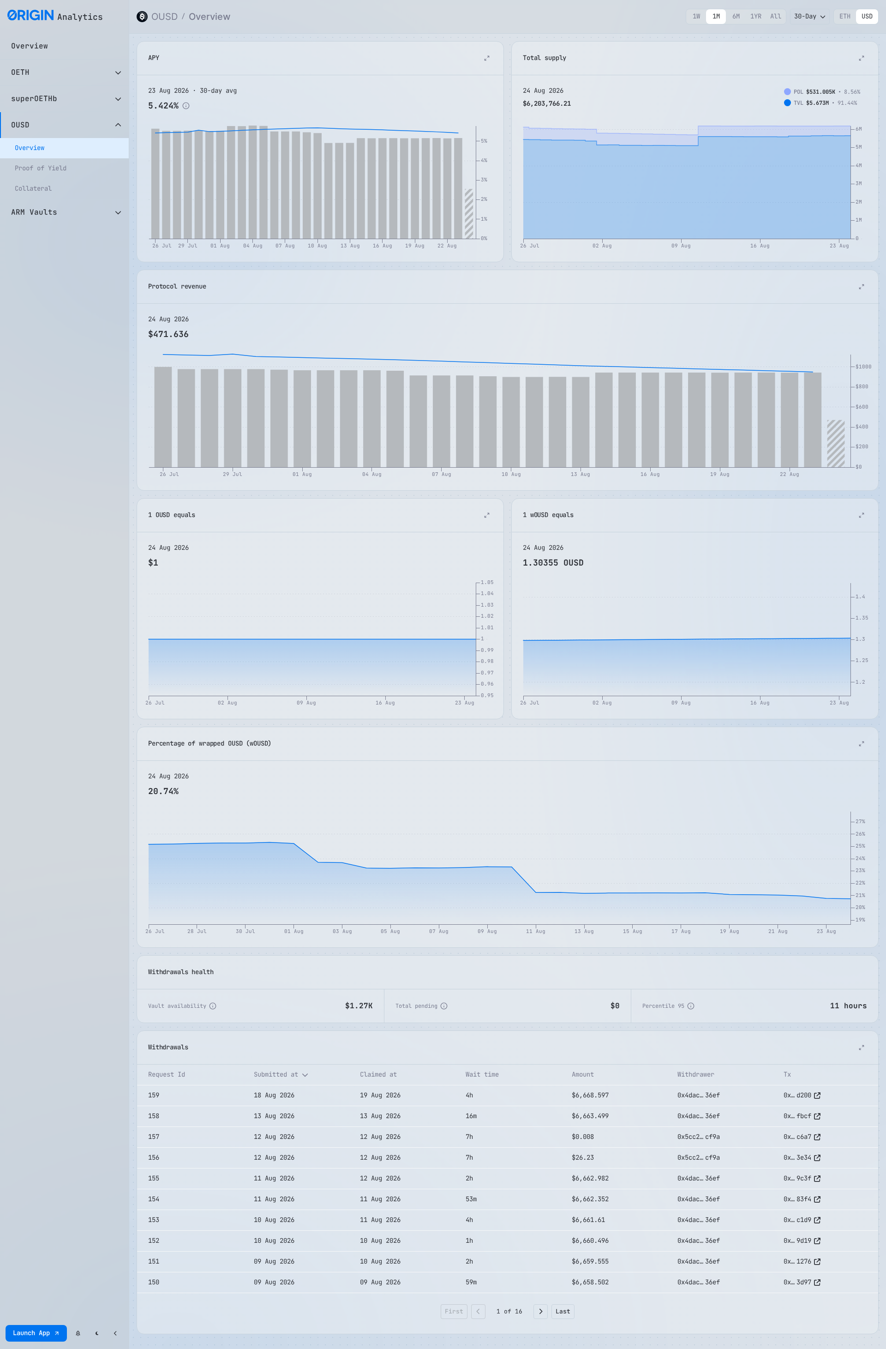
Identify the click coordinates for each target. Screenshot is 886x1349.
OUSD (164, 16)
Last (563, 1311)
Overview (210, 16)
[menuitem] (64, 148)
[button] (190, 1075)
